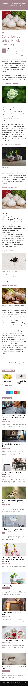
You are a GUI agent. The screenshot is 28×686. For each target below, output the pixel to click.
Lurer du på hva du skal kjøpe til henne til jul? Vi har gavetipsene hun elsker (13, 559)
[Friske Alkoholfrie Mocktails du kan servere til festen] (14, 521)
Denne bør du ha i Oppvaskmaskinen (7, 384)
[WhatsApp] (18, 392)
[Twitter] (11, 392)
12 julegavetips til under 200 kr (13, 640)
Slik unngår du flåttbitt (21, 382)
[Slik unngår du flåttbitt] (21, 376)
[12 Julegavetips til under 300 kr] (14, 578)
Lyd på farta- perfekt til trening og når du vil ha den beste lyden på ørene (14, 417)
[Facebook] (8, 392)
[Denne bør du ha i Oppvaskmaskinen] (7, 376)
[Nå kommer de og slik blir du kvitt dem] (14, 659)
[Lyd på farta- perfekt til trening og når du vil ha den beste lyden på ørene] (14, 407)
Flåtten (23, 275)
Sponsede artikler (5, 421)
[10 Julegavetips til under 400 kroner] (14, 604)
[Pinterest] (15, 392)
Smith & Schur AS (14, 684)
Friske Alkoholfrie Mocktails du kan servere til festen (13, 530)
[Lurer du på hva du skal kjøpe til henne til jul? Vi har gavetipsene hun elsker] (14, 549)
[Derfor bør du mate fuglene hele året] (14, 493)
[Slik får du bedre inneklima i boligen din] (14, 464)
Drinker (3, 533)
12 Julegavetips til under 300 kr (13, 586)
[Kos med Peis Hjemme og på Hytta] (14, 436)
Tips (2, 32)
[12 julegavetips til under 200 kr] (14, 632)
